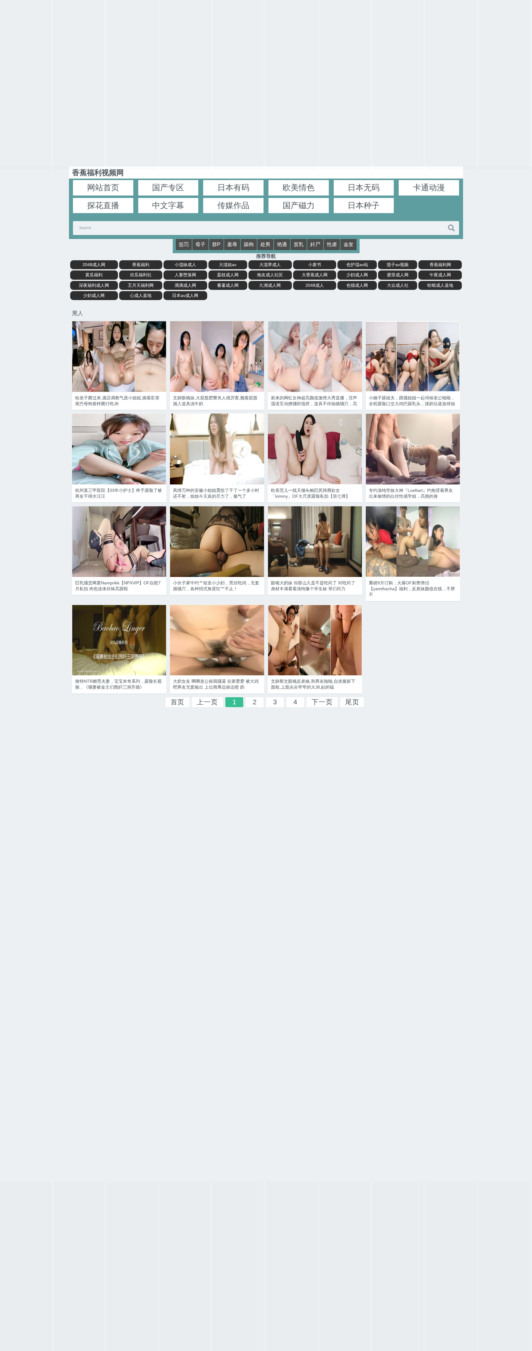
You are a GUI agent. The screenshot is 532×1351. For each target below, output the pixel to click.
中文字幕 (168, 205)
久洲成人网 (270, 285)
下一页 (322, 702)
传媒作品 (233, 205)
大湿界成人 (270, 264)
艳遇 (282, 244)
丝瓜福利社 (140, 274)
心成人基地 (140, 295)
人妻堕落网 (185, 274)
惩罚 (184, 244)
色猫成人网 (357, 285)
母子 (200, 244)
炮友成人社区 (270, 274)
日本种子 (364, 205)
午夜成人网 (440, 274)
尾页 (352, 702)
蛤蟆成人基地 (440, 285)
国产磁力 (299, 205)
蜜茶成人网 (398, 274)
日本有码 (233, 187)
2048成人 (314, 285)
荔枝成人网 (228, 274)
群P (216, 244)
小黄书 (314, 264)
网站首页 (103, 187)
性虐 (332, 244)
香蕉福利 (140, 264)
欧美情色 (299, 187)
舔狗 (249, 244)
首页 (178, 702)
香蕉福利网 (440, 264)
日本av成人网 (185, 295)
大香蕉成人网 (315, 274)
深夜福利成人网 (94, 285)
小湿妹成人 (185, 264)
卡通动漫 (429, 187)
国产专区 (168, 187)
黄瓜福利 (94, 274)
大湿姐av (227, 264)
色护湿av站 (357, 264)
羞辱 (232, 244)
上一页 (207, 702)
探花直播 (103, 205)
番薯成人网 (228, 285)
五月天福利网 (141, 285)
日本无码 (364, 187)
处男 (265, 244)
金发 (348, 244)
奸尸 (315, 244)
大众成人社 (398, 285)
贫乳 (299, 244)
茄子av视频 (398, 264)
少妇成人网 (357, 274)
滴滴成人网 (185, 285)
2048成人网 (94, 264)
